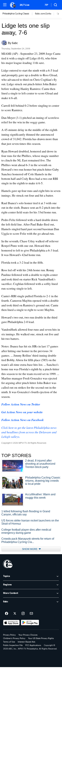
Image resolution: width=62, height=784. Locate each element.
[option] (18, 13)
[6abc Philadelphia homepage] (13, 5)
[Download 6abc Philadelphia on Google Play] (30, 622)
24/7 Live (24, 5)
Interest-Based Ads (26, 642)
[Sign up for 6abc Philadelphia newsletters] (31, 613)
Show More (30, 549)
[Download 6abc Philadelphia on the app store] (11, 622)
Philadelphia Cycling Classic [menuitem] (15, 13)
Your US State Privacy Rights (41, 638)
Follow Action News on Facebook (22, 420)
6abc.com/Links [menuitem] (43, 13)
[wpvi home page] (7, 564)
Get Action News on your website (22, 412)
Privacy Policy (9, 635)
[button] (4, 4)
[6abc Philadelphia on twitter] (14, 613)
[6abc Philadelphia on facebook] (6, 613)
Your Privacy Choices (28, 635)
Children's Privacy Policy (14, 638)
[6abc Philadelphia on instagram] (23, 613)
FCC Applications (33, 645)
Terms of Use (9, 642)
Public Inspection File (13, 645)
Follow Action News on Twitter (20, 404)
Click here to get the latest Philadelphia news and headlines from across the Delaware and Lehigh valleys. (28, 432)
